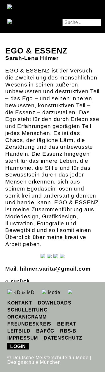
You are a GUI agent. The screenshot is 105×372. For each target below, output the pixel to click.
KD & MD (23, 292)
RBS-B (68, 330)
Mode (53, 292)
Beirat (66, 323)
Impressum (22, 337)
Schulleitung (27, 309)
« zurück (17, 281)
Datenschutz (63, 337)
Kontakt (19, 302)
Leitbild (18, 330)
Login (18, 346)
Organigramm (26, 316)
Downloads (54, 302)
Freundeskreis (29, 323)
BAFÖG (45, 330)
